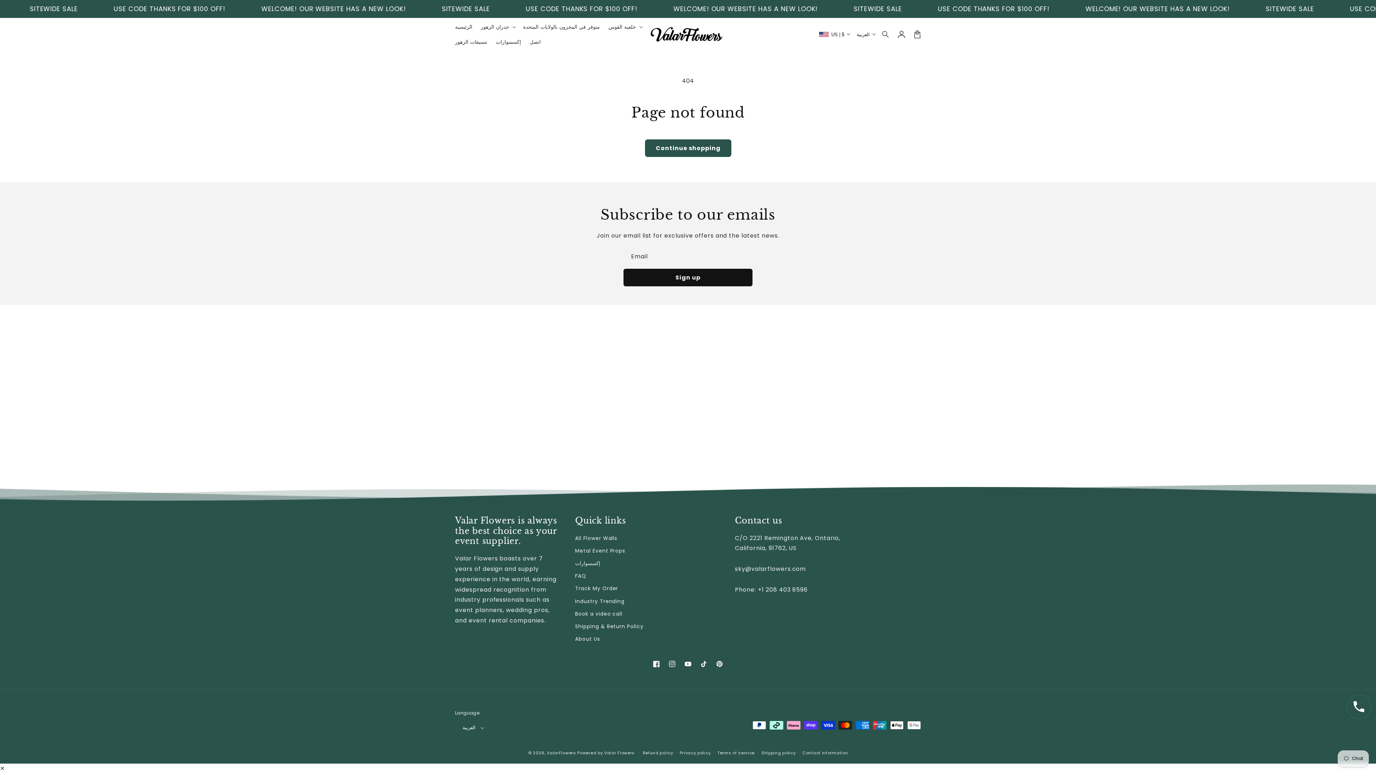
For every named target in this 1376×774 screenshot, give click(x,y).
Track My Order (596, 588)
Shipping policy (778, 753)
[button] (886, 34)
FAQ (580, 575)
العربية (469, 727)
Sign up (688, 277)
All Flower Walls (596, 538)
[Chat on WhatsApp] (1359, 707)
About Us (587, 638)
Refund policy (658, 753)
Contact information (825, 753)
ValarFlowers (561, 753)
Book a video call (598, 613)
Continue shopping (688, 148)
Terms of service (736, 753)
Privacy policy (695, 753)
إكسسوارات (587, 563)
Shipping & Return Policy (609, 626)
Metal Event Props (600, 550)
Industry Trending (600, 601)
